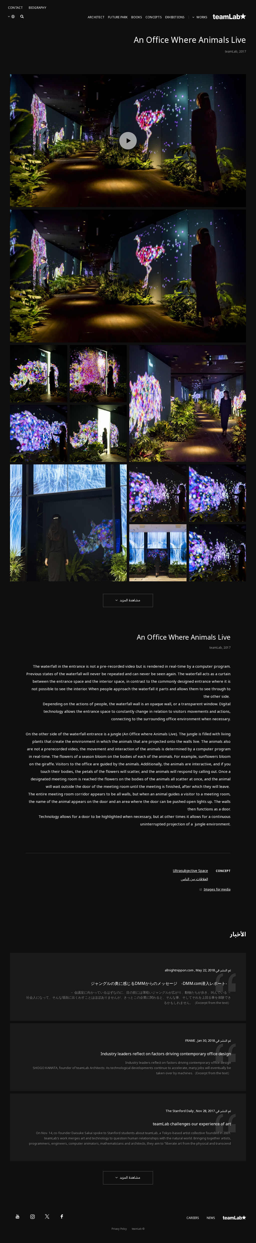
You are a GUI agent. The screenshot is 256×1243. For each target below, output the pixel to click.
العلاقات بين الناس (194, 879)
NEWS (211, 1218)
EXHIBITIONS (175, 17)
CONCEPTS (154, 17)
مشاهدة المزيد (130, 600)
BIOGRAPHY (37, 8)
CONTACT (15, 8)
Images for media (217, 889)
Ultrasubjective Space (190, 871)
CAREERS (192, 1218)
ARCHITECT (96, 17)
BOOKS (136, 17)
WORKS (201, 17)
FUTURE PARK (118, 17)
